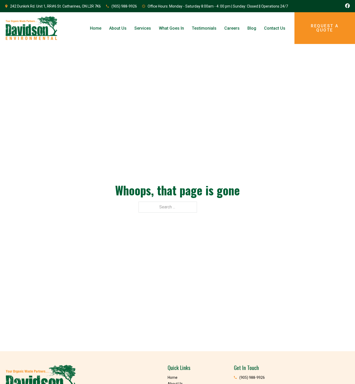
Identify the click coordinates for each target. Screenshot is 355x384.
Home (95, 28)
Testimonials (204, 28)
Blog (251, 28)
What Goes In (171, 28)
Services (142, 28)
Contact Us (274, 28)
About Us (118, 28)
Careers (232, 28)
